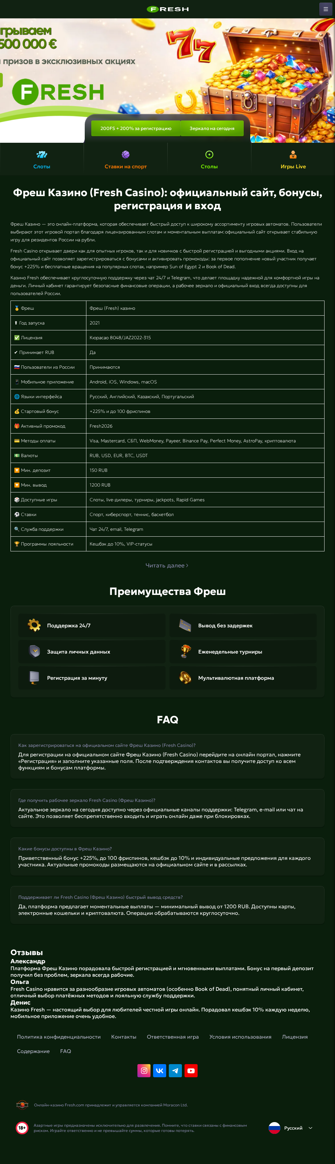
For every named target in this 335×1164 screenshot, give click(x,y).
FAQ (65, 1051)
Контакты (123, 1036)
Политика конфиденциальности (59, 1036)
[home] (167, 9)
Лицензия (295, 1036)
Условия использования (240, 1036)
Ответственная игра (173, 1036)
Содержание (33, 1051)
